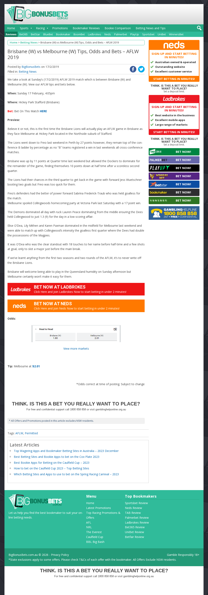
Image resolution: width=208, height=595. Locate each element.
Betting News (28, 71)
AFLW (19, 433)
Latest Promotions (98, 508)
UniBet (162, 34)
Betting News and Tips (151, 28)
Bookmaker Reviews (86, 28)
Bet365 (23, 34)
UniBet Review (134, 532)
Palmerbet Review (137, 518)
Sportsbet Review (136, 503)
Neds (107, 34)
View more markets (76, 348)
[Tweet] (141, 71)
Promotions (60, 28)
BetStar (35, 34)
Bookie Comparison (118, 28)
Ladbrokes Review (137, 522)
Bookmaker (63, 34)
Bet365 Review (135, 527)
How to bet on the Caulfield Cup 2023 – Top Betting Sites (51, 468)
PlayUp (134, 34)
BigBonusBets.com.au (23, 555)
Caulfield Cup (94, 537)
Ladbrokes (94, 34)
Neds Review (133, 508)
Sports (24, 28)
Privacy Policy (60, 555)
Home (11, 28)
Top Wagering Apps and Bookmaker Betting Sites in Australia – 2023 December (66, 451)
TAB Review (133, 513)
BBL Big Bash (95, 542)
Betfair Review (134, 537)
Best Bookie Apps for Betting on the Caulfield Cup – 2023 (51, 463)
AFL (88, 522)
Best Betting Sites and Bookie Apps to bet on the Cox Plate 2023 (56, 457)
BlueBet (48, 34)
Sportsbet (148, 34)
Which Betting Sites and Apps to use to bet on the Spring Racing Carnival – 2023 (66, 474)
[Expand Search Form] (199, 29)
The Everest (94, 532)
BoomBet (79, 34)
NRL (89, 527)
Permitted (31, 433)
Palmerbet (120, 34)
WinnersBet (176, 34)
